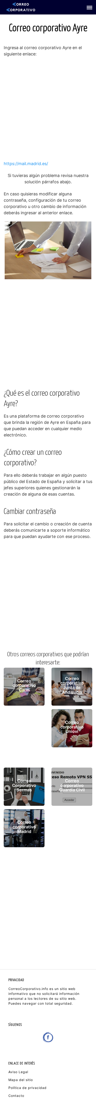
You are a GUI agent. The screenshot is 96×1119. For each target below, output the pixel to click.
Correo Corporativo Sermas (24, 785)
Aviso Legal (18, 1072)
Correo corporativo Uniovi (72, 727)
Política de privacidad (27, 1088)
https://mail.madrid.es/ (26, 163)
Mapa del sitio (20, 1080)
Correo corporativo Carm (24, 685)
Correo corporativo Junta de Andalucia (72, 685)
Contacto (16, 1096)
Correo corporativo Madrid (24, 827)
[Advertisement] (48, 111)
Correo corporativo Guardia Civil (72, 785)
